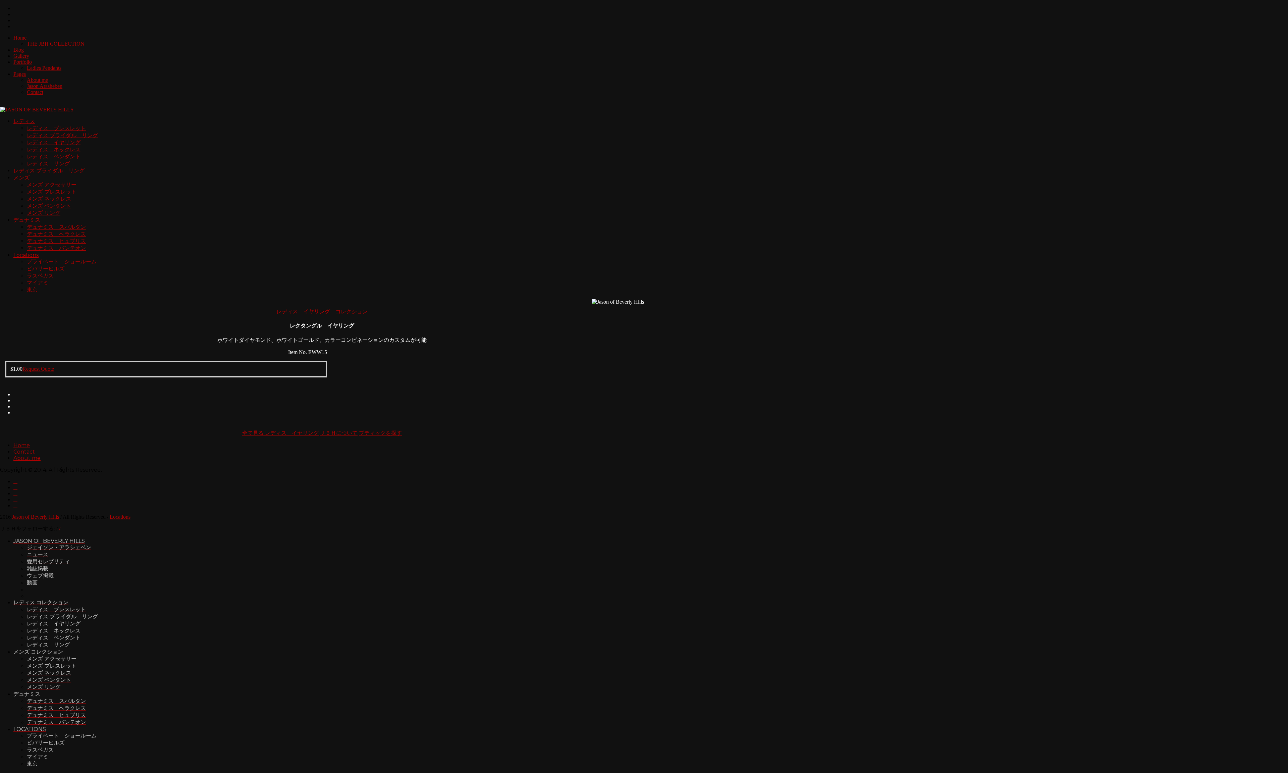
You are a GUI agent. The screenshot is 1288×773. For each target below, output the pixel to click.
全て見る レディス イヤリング (280, 433)
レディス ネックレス (53, 149)
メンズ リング (43, 213)
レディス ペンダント (53, 156)
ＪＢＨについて (339, 433)
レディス (24, 121)
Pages (19, 74)
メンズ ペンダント (49, 206)
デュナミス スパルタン (56, 227)
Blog (18, 50)
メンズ (21, 177)
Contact (35, 92)
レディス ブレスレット (56, 128)
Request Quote (38, 369)
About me (37, 80)
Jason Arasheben (44, 86)
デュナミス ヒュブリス (56, 241)
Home (19, 38)
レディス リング (48, 163)
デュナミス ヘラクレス (56, 234)
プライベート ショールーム (62, 261)
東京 (32, 290)
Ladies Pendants (44, 68)
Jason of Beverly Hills (35, 517)
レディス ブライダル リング (62, 135)
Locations (26, 255)
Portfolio (22, 62)
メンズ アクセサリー (51, 185)
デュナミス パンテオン (56, 248)
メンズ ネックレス (49, 199)
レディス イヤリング (53, 142)
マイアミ (37, 282)
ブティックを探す (380, 433)
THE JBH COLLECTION (56, 44)
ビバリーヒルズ (45, 268)
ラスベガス (40, 275)
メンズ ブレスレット (51, 192)
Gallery (21, 56)
